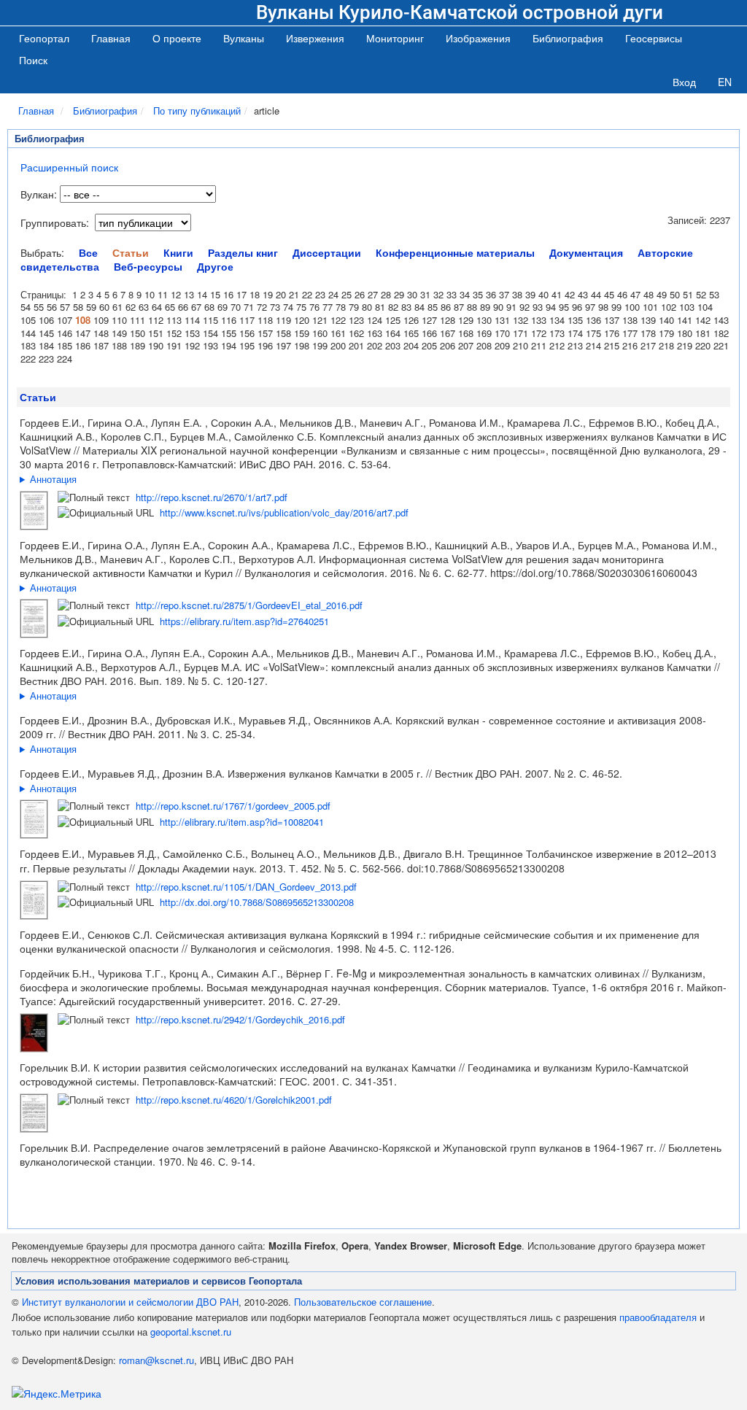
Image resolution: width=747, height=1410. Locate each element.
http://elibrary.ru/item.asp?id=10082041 (242, 822)
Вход (684, 81)
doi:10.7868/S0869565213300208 (486, 868)
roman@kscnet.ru (156, 1360)
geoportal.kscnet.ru (190, 1332)
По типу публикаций (197, 110)
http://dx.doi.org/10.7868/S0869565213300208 (257, 902)
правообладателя (658, 1317)
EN (725, 81)
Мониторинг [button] (395, 38)
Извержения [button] (315, 38)
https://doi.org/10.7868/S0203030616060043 (593, 572)
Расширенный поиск (69, 167)
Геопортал (44, 38)
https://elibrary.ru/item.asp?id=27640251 (244, 621)
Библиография (105, 110)
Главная (111, 38)
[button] (243, 38)
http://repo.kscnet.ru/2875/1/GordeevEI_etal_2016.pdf (249, 605)
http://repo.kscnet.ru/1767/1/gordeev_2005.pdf (233, 806)
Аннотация (53, 479)
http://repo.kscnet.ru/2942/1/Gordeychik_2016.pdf (240, 1019)
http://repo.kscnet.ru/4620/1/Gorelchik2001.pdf (234, 1100)
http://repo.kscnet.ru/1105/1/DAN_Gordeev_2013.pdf (246, 887)
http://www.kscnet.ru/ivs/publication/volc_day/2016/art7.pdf (284, 512)
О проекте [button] (176, 38)
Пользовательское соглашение (363, 1302)
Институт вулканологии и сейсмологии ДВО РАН (130, 1302)
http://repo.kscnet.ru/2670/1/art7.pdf (211, 497)
